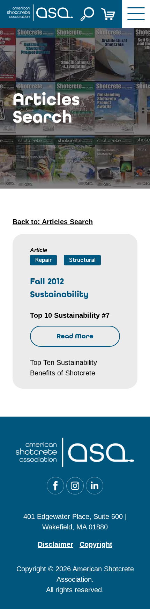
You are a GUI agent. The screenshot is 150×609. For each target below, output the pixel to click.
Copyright (96, 544)
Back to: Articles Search (53, 222)
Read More (75, 336)
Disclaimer (55, 544)
